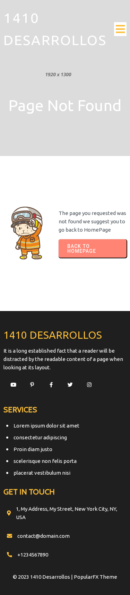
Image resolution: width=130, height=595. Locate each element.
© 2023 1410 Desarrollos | (43, 577)
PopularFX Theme (95, 577)
